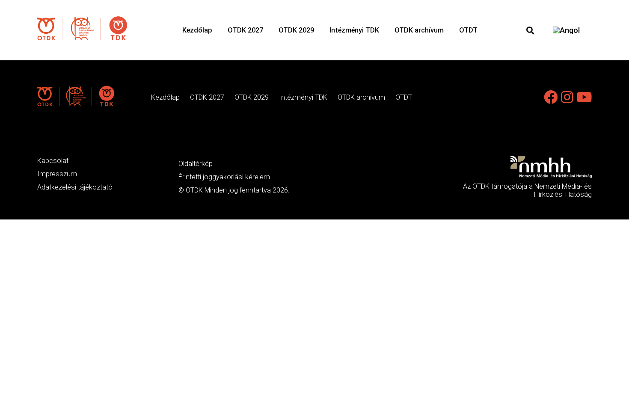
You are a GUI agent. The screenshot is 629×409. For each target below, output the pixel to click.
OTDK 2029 (296, 30)
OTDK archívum (419, 30)
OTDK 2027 (245, 30)
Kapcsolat (52, 161)
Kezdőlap (197, 30)
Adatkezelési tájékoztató (75, 187)
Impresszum (57, 174)
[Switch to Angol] (566, 30)
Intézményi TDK (354, 30)
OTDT (468, 30)
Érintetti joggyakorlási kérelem (224, 177)
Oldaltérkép (195, 164)
